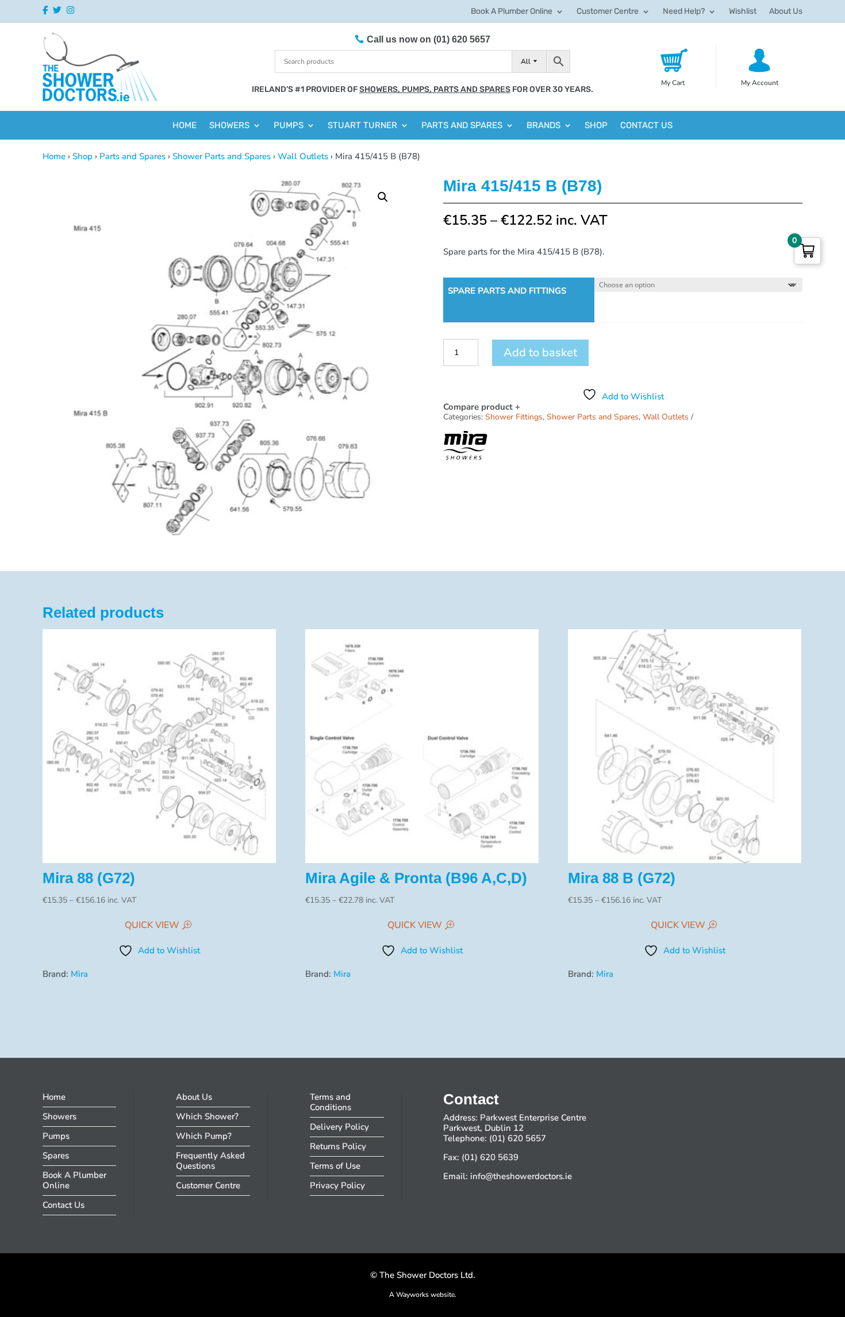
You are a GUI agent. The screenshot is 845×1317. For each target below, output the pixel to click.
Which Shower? (207, 1116)
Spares (56, 1155)
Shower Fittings (514, 416)
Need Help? (684, 11)
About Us (785, 11)
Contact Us (646, 125)
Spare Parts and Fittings (507, 290)
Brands (543, 125)
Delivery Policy (339, 1127)
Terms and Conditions (330, 1102)
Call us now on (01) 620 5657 (428, 39)
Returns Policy (338, 1146)
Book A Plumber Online (511, 11)
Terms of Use (335, 1166)
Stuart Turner (362, 125)
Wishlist (742, 11)
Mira (79, 974)
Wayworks (412, 1294)
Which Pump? (204, 1136)
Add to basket (540, 352)
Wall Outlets (303, 156)
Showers (229, 125)
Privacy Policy (337, 1185)
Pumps (289, 125)
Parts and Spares (461, 125)
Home (184, 125)
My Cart (673, 82)
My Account (759, 82)
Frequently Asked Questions (210, 1161)
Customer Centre (608, 11)
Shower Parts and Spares (221, 156)
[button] (382, 197)
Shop (596, 125)
